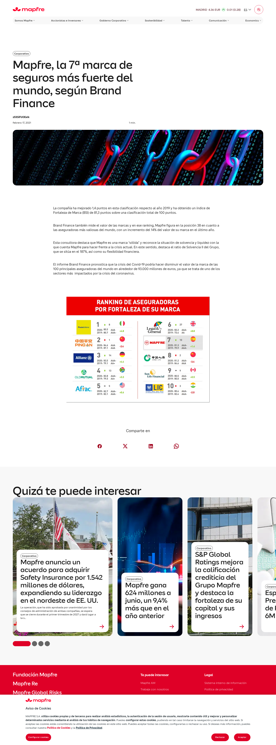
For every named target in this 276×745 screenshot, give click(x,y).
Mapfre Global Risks (37, 692)
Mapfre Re (25, 683)
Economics (252, 20)
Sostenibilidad (153, 20)
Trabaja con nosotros (155, 689)
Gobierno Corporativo (113, 20)
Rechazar (220, 737)
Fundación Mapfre (35, 674)
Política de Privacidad (89, 727)
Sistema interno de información (225, 683)
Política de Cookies (58, 727)
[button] (258, 9)
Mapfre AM (148, 683)
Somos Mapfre (23, 20)
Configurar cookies (38, 737)
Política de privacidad (218, 689)
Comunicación (218, 20)
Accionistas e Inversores (66, 20)
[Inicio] (28, 9)
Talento (185, 20)
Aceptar (242, 737)
